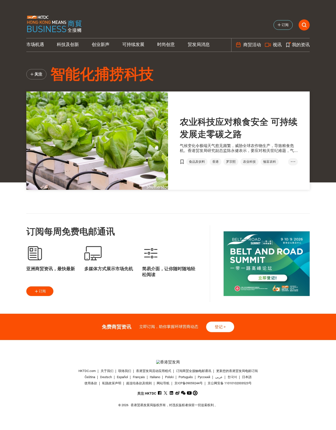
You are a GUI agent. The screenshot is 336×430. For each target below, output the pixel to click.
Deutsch (106, 377)
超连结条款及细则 (139, 383)
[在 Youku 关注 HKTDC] (195, 393)
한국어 (232, 377)
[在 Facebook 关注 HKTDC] (159, 393)
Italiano (155, 377)
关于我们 (107, 371)
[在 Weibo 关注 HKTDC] (177, 393)
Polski (169, 377)
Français (139, 377)
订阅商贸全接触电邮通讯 (193, 371)
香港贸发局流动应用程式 (153, 371)
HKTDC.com (87, 371)
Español (122, 377)
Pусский (204, 377)
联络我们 (124, 371)
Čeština (90, 377)
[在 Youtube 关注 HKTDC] (189, 393)
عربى (219, 377)
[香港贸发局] (168, 362)
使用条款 (90, 383)
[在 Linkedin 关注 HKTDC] (171, 393)
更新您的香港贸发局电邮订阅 (237, 371)
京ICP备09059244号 (188, 383)
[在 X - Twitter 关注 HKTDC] (165, 393)
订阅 (42, 291)
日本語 (247, 377)
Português (186, 377)
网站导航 (163, 383)
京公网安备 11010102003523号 (230, 383)
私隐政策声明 (111, 383)
